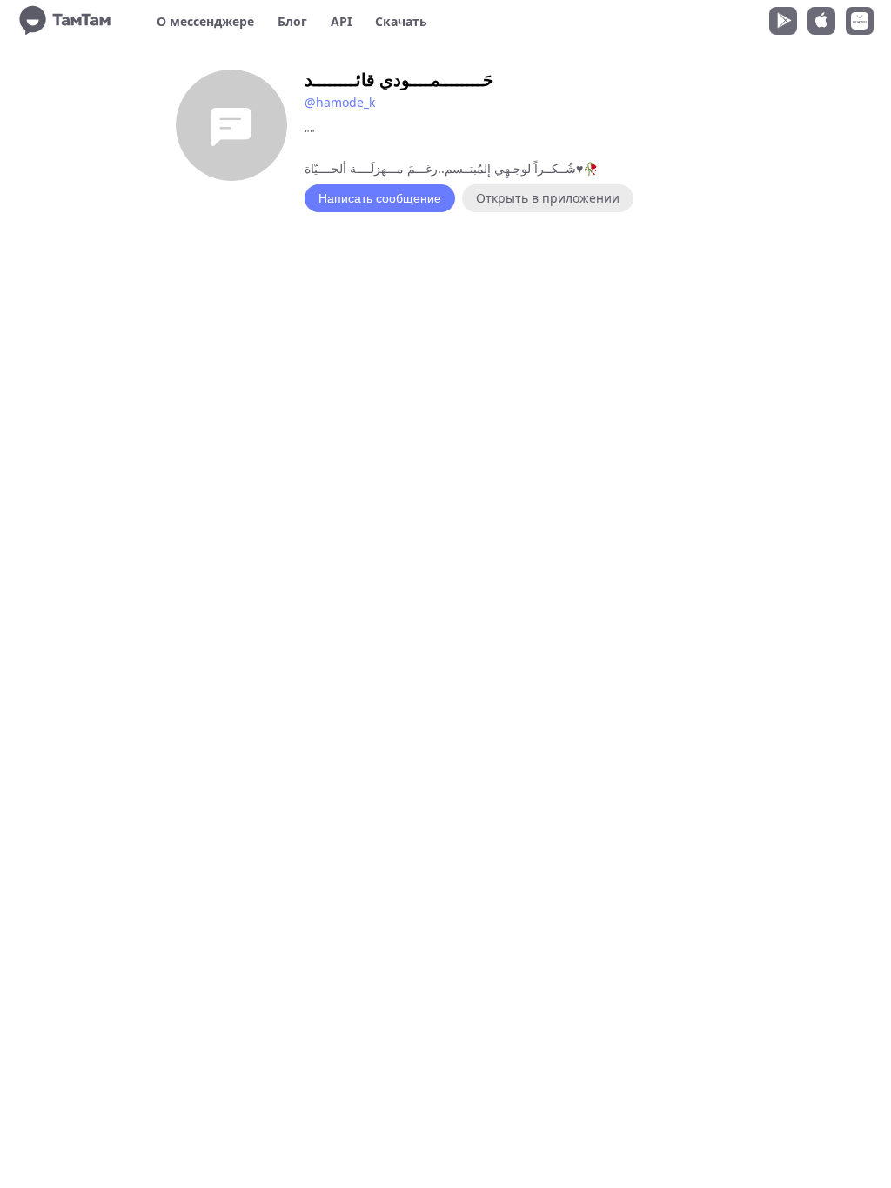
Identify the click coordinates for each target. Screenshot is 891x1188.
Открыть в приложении (548, 198)
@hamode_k (340, 102)
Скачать (401, 21)
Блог (292, 21)
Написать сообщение (379, 198)
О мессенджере (205, 21)
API (341, 21)
